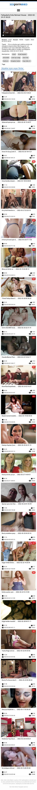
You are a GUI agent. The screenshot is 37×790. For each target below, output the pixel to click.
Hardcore (5, 61)
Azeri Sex (25, 57)
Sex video (12, 787)
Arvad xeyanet (22, 54)
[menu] (18, 10)
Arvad (14, 54)
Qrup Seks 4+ (27, 61)
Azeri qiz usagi (16, 57)
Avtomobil (6, 57)
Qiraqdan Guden (15, 61)
